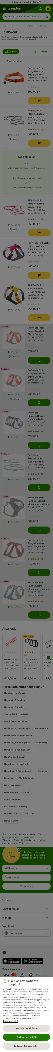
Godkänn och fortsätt (26, 1037)
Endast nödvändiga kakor (26, 1046)
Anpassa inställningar (26, 1028)
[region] (26, 1014)
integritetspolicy (10, 1021)
